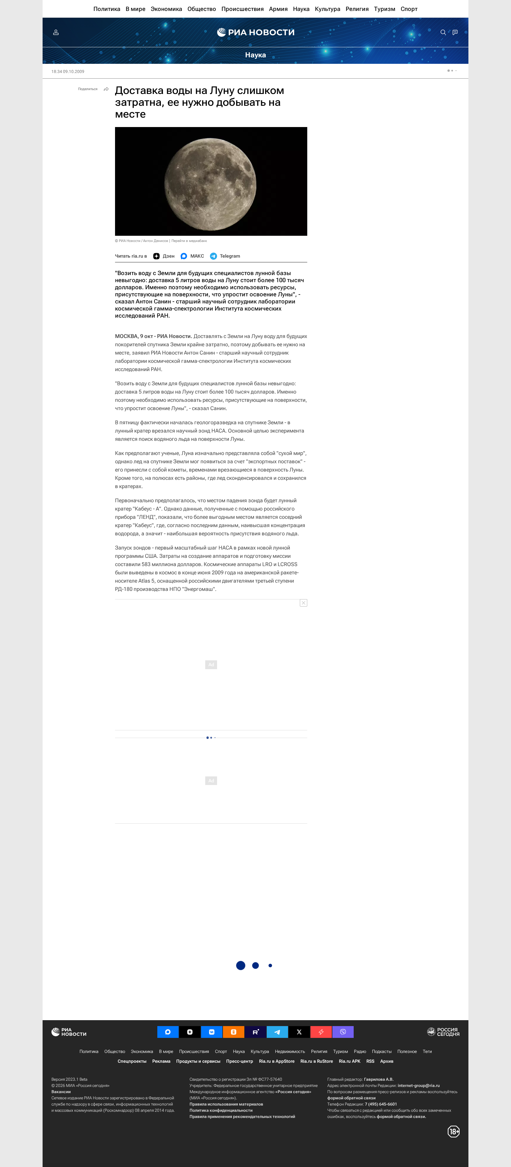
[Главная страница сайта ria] (255, 32)
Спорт (221, 1051)
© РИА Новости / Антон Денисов (141, 241)
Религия (319, 1051)
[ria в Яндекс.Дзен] (189, 1032)
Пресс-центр (239, 1061)
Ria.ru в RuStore (316, 1061)
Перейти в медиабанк (189, 241)
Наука (239, 1051)
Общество (114, 1051)
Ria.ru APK (349, 1061)
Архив (386, 1061)
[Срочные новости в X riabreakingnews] (321, 1032)
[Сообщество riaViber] (343, 1032)
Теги (427, 1051)
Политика (89, 1051)
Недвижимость (290, 1051)
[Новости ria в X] (299, 1032)
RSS (370, 1061)
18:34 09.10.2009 (67, 71)
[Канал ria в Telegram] (277, 1032)
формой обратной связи (351, 1098)
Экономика (142, 1051)
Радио (360, 1051)
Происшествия (194, 1051)
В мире (166, 1051)
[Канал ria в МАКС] (168, 1032)
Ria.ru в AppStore (277, 1061)
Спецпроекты (132, 1061)
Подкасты (382, 1051)
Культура (260, 1051)
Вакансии (61, 1091)
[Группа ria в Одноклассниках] (233, 1032)
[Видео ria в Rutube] (255, 1032)
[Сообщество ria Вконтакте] (211, 1032)
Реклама (161, 1061)
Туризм (340, 1051)
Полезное (407, 1051)
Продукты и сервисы (198, 1061)
